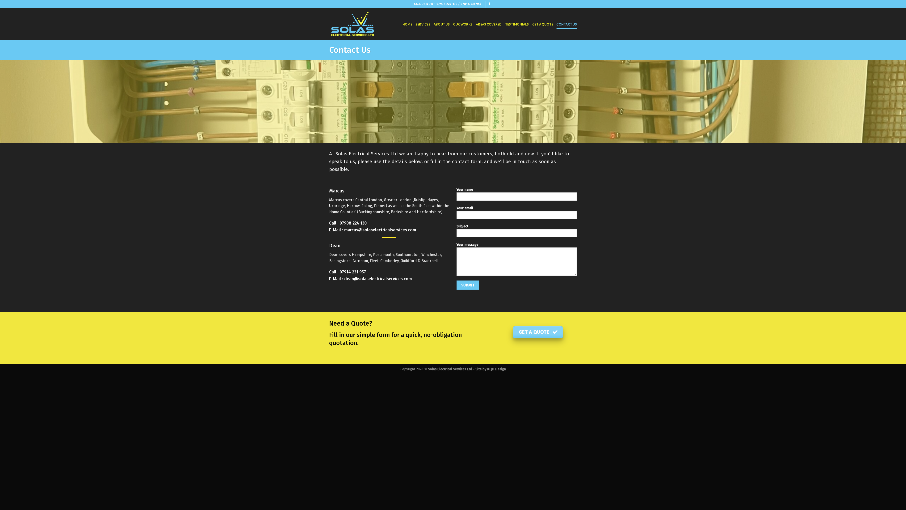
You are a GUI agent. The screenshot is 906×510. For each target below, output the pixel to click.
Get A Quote (542, 24)
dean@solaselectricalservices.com (378, 278)
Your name (465, 190)
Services (422, 24)
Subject (462, 226)
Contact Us (566, 24)
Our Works (463, 24)
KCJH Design (496, 369)
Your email (465, 208)
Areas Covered (489, 24)
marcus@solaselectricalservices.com (380, 230)
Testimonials (517, 24)
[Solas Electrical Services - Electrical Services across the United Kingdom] (352, 24)
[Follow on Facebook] (489, 4)
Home (407, 24)
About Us (442, 24)
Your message (467, 245)
